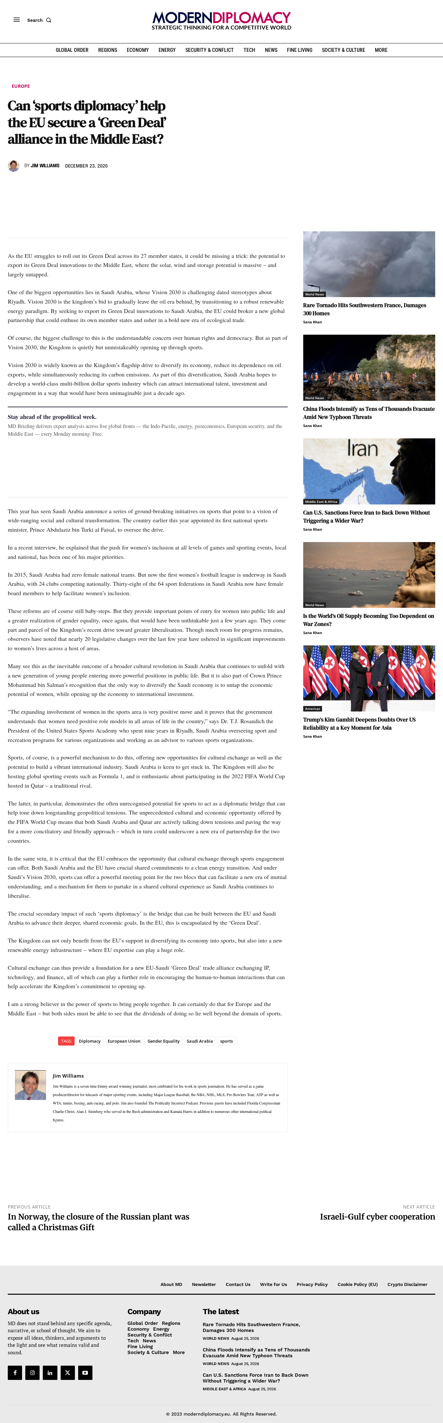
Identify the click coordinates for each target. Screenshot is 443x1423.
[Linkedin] (59, 184)
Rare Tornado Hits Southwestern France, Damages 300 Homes (251, 1327)
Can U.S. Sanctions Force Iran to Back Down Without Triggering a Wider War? (255, 1378)
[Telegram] (88, 184)
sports (226, 1041)
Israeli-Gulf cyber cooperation (377, 1217)
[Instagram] (32, 1373)
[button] (40, 20)
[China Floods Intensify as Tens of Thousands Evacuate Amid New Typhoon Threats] (369, 368)
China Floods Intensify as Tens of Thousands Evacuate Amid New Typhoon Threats (369, 413)
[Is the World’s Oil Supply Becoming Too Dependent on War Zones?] (369, 575)
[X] (29, 184)
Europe (21, 86)
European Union (124, 1041)
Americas (312, 708)
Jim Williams (45, 166)
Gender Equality (164, 1041)
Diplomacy (90, 1041)
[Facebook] (14, 184)
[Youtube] (85, 1373)
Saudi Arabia (200, 1041)
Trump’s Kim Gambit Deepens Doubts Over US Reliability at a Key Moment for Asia (359, 724)
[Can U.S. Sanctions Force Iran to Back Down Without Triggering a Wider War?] (369, 471)
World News (314, 294)
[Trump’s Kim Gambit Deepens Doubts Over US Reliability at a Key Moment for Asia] (369, 678)
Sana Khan (312, 321)
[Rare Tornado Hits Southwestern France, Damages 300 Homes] (369, 264)
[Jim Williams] (14, 166)
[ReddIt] (73, 184)
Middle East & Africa (321, 501)
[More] (104, 184)
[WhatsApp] (44, 184)
